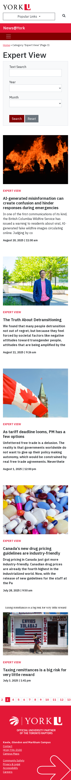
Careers (7, 772)
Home (6, 45)
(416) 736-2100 (12, 750)
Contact (7, 746)
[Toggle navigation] (8, 36)
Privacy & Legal (11, 764)
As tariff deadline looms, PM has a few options (34, 434)
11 (54, 699)
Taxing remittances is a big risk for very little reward (34, 672)
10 (47, 699)
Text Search (17, 67)
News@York (14, 28)
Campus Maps (11, 753)
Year (12, 82)
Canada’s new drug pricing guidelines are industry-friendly (31, 551)
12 (62, 699)
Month (14, 97)
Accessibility (10, 768)
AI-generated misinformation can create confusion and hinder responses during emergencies (33, 203)
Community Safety (13, 760)
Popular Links (28, 16)
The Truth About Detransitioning (32, 319)
